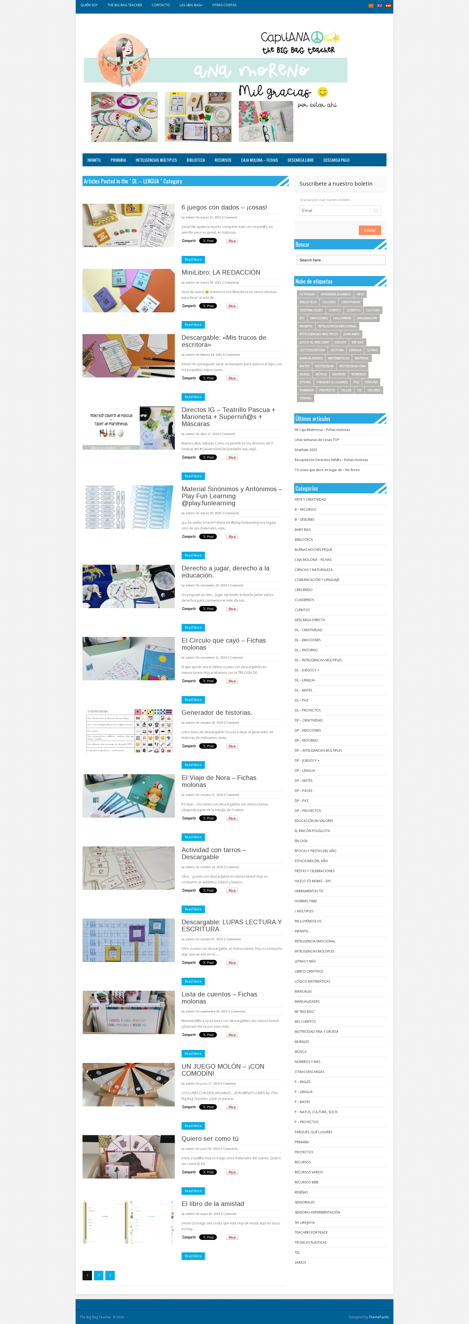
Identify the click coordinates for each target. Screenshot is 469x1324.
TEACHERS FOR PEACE (311, 1232)
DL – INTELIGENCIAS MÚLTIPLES (318, 660)
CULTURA (373, 310)
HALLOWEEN (342, 318)
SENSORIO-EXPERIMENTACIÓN (317, 1212)
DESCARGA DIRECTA (310, 620)
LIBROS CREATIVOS (309, 971)
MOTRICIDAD (324, 366)
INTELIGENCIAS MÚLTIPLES (156, 160)
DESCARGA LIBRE (301, 160)
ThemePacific (379, 1317)
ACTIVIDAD (307, 294)
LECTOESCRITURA (312, 350)
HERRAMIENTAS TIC (309, 891)
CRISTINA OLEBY (311, 310)
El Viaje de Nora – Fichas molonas (219, 781)
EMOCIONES (319, 318)
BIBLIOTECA (196, 160)
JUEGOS (340, 342)
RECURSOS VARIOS (309, 1172)
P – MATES (302, 1102)
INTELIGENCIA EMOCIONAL (337, 326)
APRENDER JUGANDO (336, 294)
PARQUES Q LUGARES (332, 382)
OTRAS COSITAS (224, 5)
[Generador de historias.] (129, 731)
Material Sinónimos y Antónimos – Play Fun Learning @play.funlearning (232, 496)
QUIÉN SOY (89, 5)
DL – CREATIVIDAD (308, 630)
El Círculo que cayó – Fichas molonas (224, 644)
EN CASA (301, 841)
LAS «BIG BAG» (191, 5)
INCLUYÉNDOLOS (308, 921)
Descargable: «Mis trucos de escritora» (224, 341)
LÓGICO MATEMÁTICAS (312, 981)
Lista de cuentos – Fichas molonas (219, 997)
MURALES (302, 1041)
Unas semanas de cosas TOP (317, 439)
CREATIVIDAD (350, 302)
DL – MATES (303, 690)
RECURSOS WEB (306, 1182)
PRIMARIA (118, 160)
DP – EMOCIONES (308, 730)
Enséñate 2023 (306, 449)
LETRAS (372, 350)
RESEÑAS (301, 1192)
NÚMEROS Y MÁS (307, 1061)
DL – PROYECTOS (308, 710)
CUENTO (335, 310)
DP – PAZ (302, 800)
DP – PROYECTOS (308, 810)
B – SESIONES (304, 519)
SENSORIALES (305, 1202)
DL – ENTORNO (306, 650)
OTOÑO (305, 382)
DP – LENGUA (305, 770)
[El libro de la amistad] (129, 1222)
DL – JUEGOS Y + (307, 670)
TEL (297, 1252)
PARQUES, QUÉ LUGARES (313, 1132)
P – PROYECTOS (306, 1122)
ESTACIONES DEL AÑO (311, 861)
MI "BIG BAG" (305, 1011)
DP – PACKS (303, 790)
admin (190, 217)
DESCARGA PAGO (336, 160)
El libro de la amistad (213, 1203)
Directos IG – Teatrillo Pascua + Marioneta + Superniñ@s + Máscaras (228, 416)
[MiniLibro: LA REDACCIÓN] (129, 290)
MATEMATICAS (338, 358)
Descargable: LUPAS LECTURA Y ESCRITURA (232, 925)
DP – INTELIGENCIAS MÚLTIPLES (318, 750)
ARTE (360, 294)
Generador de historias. (217, 712)
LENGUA (355, 350)
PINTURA (371, 382)
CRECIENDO (304, 590)
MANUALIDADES (311, 358)
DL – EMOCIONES (308, 640)
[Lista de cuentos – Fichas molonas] (129, 1012)
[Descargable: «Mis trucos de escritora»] (129, 355)
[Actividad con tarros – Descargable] (129, 868)
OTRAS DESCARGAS (309, 1071)
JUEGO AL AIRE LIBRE (314, 342)
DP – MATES (303, 780)
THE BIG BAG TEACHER (124, 5)
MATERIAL (362, 358)
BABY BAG (303, 529)
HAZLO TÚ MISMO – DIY (313, 881)
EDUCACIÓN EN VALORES (314, 820)
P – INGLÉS (302, 1081)
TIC (359, 390)
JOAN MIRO (352, 334)
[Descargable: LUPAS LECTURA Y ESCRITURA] (129, 940)
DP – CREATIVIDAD (309, 720)
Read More (193, 259)
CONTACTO (161, 5)
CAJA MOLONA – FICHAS (259, 160)
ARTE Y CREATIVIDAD (310, 499)
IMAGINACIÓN (367, 318)
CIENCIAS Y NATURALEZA (314, 569)
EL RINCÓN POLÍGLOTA (312, 830)
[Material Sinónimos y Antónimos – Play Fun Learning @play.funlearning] (129, 507)
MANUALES (303, 991)
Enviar (370, 230)
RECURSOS (223, 160)
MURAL (305, 374)
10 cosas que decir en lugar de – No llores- (327, 470)
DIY (302, 318)
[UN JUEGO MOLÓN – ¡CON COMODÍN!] (129, 1084)
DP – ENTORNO (306, 740)
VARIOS (300, 1262)
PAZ (356, 382)
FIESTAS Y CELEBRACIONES (314, 871)
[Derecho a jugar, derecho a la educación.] (129, 586)
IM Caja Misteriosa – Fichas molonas (322, 429)
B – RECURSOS (305, 509)
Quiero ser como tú (210, 1138)
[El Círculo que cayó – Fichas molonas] (129, 658)
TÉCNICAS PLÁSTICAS (311, 1242)
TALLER (346, 390)
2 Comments (230, 282)
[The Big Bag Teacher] (215, 84)
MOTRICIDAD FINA (353, 366)
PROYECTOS (304, 1152)
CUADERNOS (304, 600)
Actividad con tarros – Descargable (214, 853)
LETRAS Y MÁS (305, 961)
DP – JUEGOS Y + (307, 760)
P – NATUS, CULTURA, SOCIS (316, 1112)
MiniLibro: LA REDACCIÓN (221, 272)
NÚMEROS (358, 374)
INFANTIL (94, 160)
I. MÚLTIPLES (304, 911)
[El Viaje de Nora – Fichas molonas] (129, 796)
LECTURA (337, 350)
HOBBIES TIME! (306, 901)
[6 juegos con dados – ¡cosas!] (129, 225)
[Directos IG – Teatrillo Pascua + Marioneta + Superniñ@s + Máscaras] (129, 428)
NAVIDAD (339, 374)
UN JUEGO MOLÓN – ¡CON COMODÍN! (223, 1070)
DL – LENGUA (305, 680)
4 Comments (231, 354)
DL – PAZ (301, 700)
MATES (304, 366)
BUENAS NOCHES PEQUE (313, 549)
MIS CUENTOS (305, 1021)
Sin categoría (305, 1222)
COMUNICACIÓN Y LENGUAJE (317, 579)
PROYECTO (327, 390)
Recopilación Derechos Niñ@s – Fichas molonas (331, 460)
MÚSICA (321, 374)
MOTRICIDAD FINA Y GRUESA (316, 1031)
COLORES (329, 302)
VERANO (306, 398)
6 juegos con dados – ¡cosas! (224, 207)
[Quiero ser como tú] (129, 1157)
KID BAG (358, 342)
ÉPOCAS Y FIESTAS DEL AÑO (316, 851)
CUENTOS (353, 310)
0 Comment (229, 217)
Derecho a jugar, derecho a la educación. (226, 571)
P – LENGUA (304, 1092)
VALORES (374, 390)
